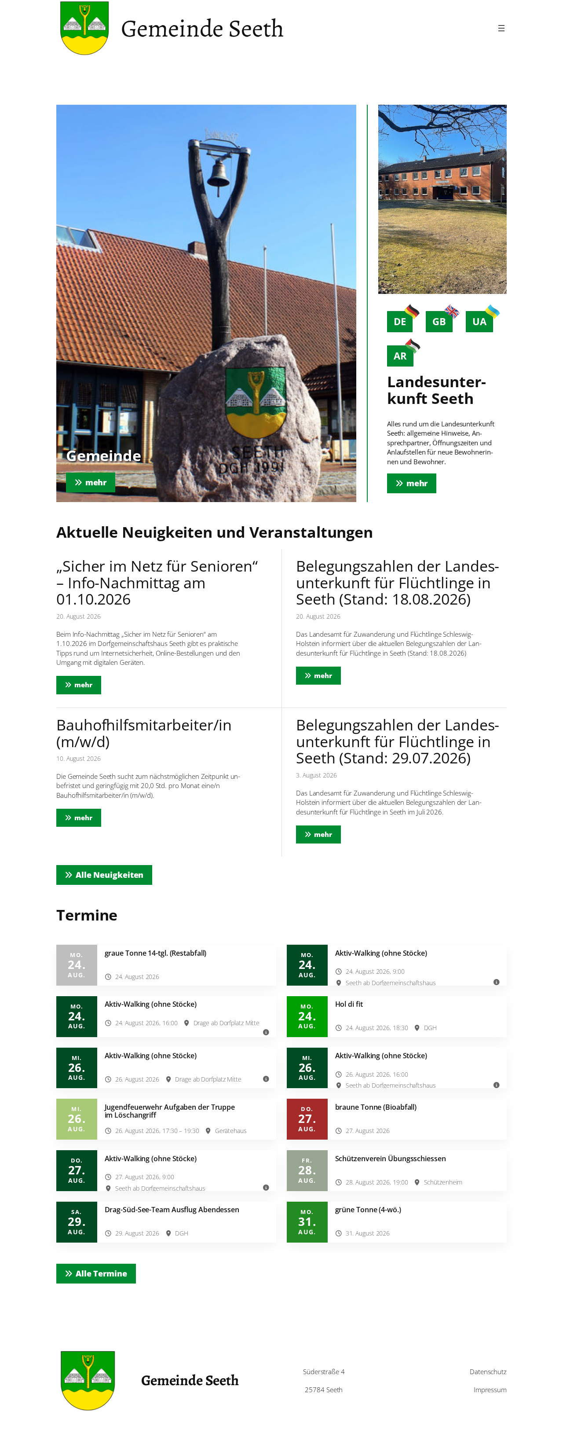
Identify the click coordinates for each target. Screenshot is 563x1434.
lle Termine (101, 1273)
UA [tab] (479, 321)
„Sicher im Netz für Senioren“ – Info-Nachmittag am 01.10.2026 (157, 583)
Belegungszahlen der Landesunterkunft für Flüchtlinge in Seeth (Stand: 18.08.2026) (397, 583)
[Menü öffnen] (501, 28)
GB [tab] (439, 321)
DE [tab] (400, 321)
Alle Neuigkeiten (109, 874)
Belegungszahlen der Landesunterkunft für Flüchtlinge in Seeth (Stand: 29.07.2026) (397, 742)
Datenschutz (488, 1371)
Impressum (490, 1389)
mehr (87, 684)
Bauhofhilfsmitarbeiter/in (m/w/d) (144, 733)
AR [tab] (400, 355)
